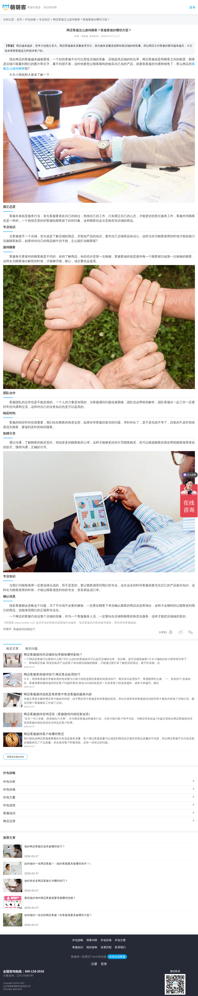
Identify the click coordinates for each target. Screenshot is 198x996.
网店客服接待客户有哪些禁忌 (44, 734)
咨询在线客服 (117, 956)
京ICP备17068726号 (12, 989)
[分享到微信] (190, 632)
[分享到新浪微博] (180, 632)
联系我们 (120, 947)
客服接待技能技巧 (24, 629)
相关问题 (31, 648)
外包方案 (120, 940)
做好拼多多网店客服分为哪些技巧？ (46, 880)
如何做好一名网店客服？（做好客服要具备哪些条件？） (58, 863)
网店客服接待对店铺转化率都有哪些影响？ (53, 654)
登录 (104, 964)
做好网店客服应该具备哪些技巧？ (44, 846)
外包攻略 (30, 19)
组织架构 (91, 947)
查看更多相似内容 (15, 757)
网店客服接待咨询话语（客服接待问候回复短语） (58, 714)
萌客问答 (91, 940)
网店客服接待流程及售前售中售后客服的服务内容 (58, 694)
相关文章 (12, 648)
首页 (19, 19)
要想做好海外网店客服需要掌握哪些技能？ (50, 897)
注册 (94, 964)
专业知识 (44, 19)
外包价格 (106, 940)
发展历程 (106, 947)
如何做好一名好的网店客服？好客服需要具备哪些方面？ (58, 915)
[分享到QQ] (171, 632)
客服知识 (77, 947)
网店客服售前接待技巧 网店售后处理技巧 (52, 674)
